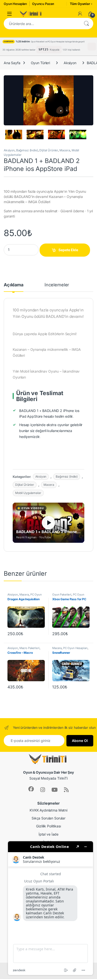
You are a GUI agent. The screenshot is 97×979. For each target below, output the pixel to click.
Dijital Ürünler (48, 150)
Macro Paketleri (29, 648)
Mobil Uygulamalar (28, 493)
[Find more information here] (50, 908)
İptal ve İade (48, 834)
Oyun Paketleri (61, 594)
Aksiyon (70, 63)
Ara (86, 23)
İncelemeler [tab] (57, 285)
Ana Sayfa (12, 63)
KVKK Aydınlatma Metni (48, 810)
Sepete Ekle (68, 250)
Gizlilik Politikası (48, 826)
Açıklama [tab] (13, 285)
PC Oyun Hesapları (75, 648)
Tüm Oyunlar (80, 4)
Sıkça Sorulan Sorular (48, 818)
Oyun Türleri (40, 63)
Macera (64, 150)
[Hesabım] (80, 14)
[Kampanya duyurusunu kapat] (92, 47)
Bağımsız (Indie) (27, 150)
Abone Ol (80, 740)
